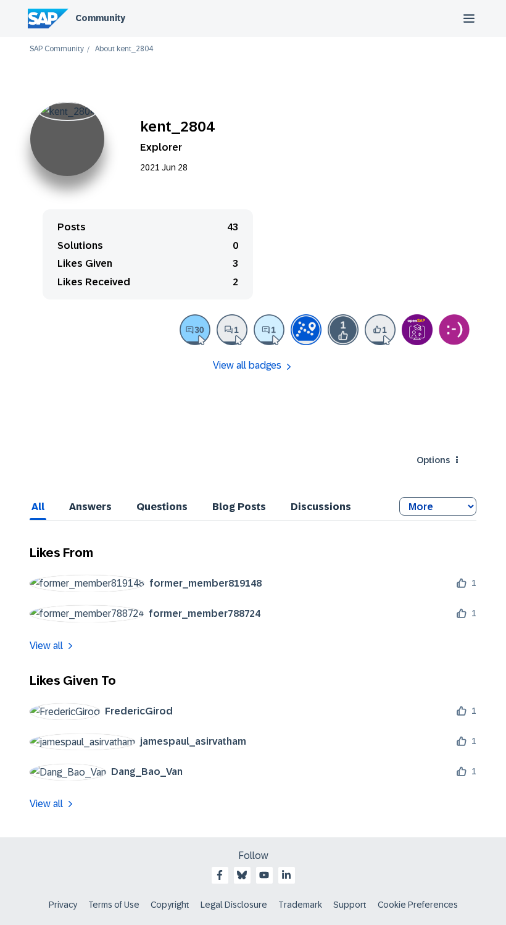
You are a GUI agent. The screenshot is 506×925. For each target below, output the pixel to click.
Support (350, 905)
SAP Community (57, 49)
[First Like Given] (380, 329)
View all (46, 645)
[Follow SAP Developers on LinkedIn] (286, 875)
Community (100, 18)
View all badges (247, 365)
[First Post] (232, 329)
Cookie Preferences (418, 905)
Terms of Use (113, 905)
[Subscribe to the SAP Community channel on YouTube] (264, 875)
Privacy (63, 905)
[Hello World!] (454, 329)
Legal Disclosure (234, 905)
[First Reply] (269, 329)
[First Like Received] (343, 329)
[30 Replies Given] (195, 329)
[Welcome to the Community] (306, 329)
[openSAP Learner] (417, 329)
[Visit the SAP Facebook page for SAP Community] (220, 875)
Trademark (300, 905)
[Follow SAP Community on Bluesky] (242, 875)
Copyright (170, 905)
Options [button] (433, 460)
